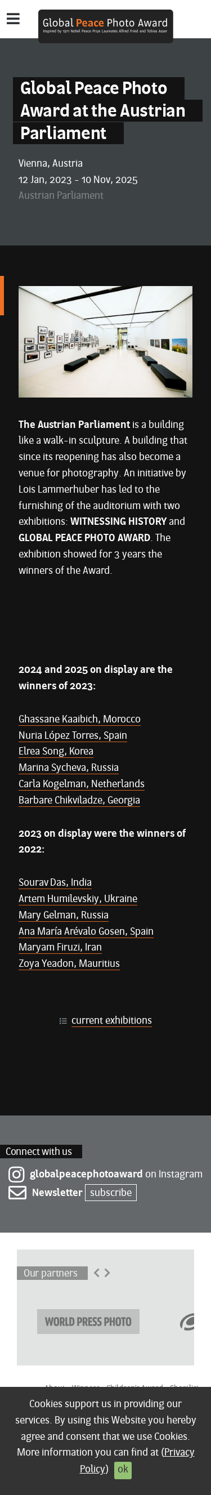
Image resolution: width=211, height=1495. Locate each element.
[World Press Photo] (88, 1320)
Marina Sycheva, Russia (69, 768)
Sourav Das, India (55, 883)
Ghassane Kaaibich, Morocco (80, 720)
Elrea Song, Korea (56, 752)
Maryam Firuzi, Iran (60, 948)
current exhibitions (111, 1021)
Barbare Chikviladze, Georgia (79, 801)
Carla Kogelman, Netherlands (82, 784)
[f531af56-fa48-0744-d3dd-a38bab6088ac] (105, 342)
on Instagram (116, 1175)
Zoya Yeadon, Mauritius (69, 964)
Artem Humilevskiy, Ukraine (78, 899)
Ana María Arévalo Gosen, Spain (86, 932)
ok (123, 1470)
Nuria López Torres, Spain (73, 736)
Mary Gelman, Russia (64, 916)
